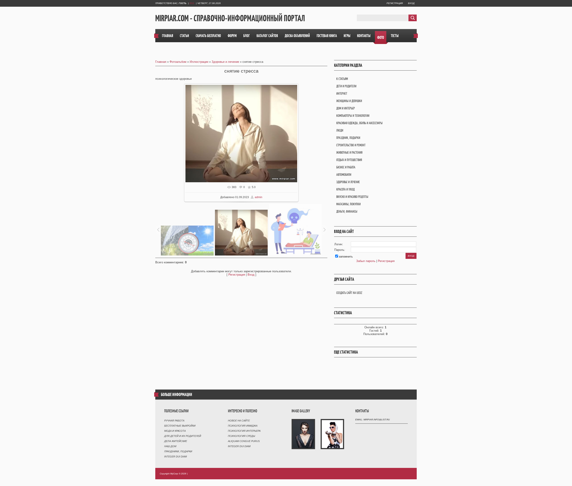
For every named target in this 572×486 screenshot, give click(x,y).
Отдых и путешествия (349, 160)
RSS (191, 3)
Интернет (341, 93)
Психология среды (241, 436)
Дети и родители (346, 86)
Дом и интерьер (345, 108)
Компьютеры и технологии (352, 115)
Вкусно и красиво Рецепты (352, 197)
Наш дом (170, 446)
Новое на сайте (239, 420)
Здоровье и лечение (225, 61)
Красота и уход (345, 189)
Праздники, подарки (178, 451)
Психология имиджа (242, 425)
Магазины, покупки (348, 204)
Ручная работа (174, 420)
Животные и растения (349, 152)
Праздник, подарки (348, 138)
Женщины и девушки (349, 101)
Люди (339, 130)
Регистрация (395, 3)
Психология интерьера (244, 430)
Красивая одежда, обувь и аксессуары (359, 123)
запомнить (346, 256)
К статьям (342, 79)
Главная (160, 61)
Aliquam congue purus (244, 441)
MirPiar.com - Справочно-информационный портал (230, 18)
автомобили (343, 174)
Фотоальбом (178, 61)
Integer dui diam (175, 456)
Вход (411, 3)
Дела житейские (175, 441)
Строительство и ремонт (351, 145)
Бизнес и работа (345, 167)
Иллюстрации (199, 61)
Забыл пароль (365, 261)
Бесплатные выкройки (180, 425)
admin (258, 197)
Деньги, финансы (346, 211)
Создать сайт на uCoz (349, 293)
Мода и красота (175, 430)
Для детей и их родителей (182, 436)
